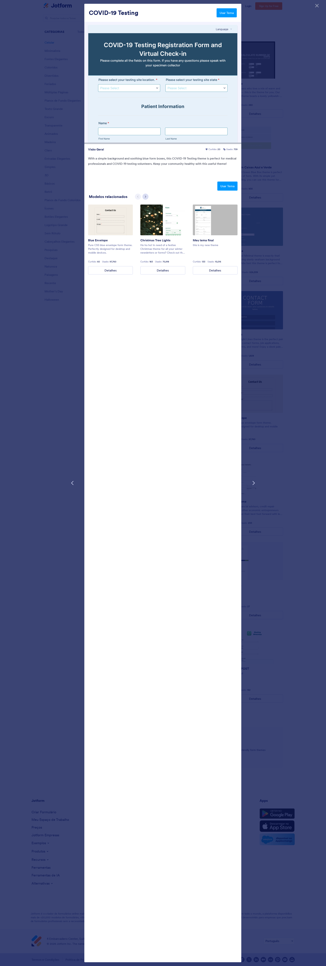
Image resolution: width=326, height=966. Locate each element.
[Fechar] (317, 6)
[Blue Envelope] (110, 220)
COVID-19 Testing (113, 13)
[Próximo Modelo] (254, 483)
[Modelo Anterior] (72, 483)
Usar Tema (227, 13)
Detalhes (111, 270)
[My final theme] (215, 220)
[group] (110, 240)
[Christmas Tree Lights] (162, 220)
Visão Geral (96, 149)
